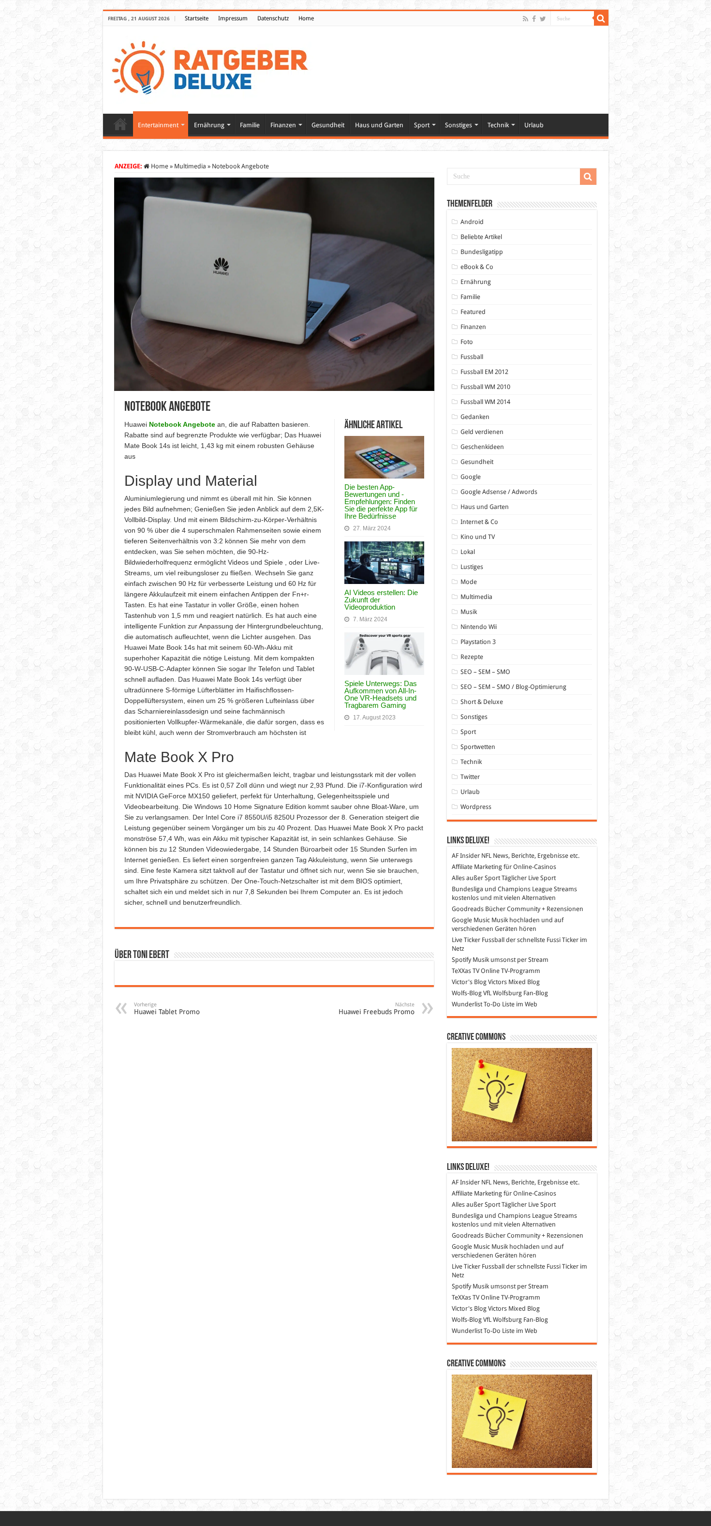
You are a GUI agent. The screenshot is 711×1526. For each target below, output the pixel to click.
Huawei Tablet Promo (167, 1009)
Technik (498, 125)
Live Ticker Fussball (478, 939)
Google (470, 476)
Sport (422, 125)
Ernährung (209, 125)
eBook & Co (476, 266)
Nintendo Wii (478, 626)
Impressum (233, 18)
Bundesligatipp (481, 251)
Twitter (470, 776)
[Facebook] (534, 19)
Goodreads (468, 909)
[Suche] (601, 18)
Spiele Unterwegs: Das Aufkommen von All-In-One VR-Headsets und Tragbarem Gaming (380, 694)
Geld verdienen (482, 431)
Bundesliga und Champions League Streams (514, 889)
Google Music (471, 920)
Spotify (461, 959)
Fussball (471, 356)
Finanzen (283, 125)
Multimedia (190, 166)
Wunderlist (467, 1004)
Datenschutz (273, 18)
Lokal (467, 551)
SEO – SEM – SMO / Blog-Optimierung (513, 686)
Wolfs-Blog (467, 993)
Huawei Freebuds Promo (377, 1009)
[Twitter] (543, 19)
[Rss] (525, 19)
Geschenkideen (482, 446)
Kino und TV (477, 536)
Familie (250, 125)
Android (472, 221)
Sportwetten (477, 746)
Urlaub (534, 125)
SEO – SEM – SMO (485, 671)
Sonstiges (458, 125)
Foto (466, 341)
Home (306, 18)
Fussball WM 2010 (485, 386)
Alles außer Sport (476, 878)
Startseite (196, 18)
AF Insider (466, 855)
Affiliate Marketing (477, 866)
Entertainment (158, 125)
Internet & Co (479, 521)
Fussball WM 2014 (485, 401)
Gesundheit (327, 125)
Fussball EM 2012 (484, 371)
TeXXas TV (465, 970)
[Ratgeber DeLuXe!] (215, 68)
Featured (473, 311)
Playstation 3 (478, 641)
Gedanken (474, 416)
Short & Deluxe (481, 701)
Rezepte (471, 656)
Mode (468, 581)
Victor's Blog (469, 982)
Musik (468, 611)
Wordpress (475, 806)
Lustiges (471, 566)
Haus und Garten (379, 125)
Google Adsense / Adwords (498, 491)
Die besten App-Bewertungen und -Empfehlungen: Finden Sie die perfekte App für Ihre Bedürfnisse (380, 501)
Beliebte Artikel (481, 236)
